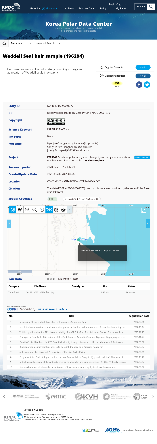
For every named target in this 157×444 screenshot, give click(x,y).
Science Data (86, 8)
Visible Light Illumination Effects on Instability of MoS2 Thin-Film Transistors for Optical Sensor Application (72, 332)
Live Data (68, 8)
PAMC (55, 396)
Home (8, 43)
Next (152, 396)
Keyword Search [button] (45, 43)
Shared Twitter (147, 84)
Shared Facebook (139, 84)
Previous (5, 396)
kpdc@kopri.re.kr (55, 415)
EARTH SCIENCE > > (58, 129)
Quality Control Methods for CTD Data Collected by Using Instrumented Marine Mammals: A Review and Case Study (72, 342)
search (151, 7)
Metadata (51, 8)
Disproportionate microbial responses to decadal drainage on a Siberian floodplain (61, 347)
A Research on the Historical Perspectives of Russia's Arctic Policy (52, 352)
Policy (103, 8)
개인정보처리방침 (34, 409)
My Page (121, 8)
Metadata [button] (16, 43)
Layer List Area (148, 223)
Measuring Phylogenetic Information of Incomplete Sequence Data (52, 322)
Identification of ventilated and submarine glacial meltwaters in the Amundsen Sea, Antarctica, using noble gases (72, 327)
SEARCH (141, 6)
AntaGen (116, 396)
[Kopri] (25, 396)
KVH (86, 396)
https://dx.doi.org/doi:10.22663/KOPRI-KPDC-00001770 (78, 112)
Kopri (25, 396)
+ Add (143, 67)
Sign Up (121, 4)
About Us (34, 8)
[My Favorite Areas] (9, 224)
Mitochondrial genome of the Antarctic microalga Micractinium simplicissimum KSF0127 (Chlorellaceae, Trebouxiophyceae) (72, 362)
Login (112, 4)
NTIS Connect (142, 157)
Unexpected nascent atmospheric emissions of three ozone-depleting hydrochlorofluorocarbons (67, 367)
